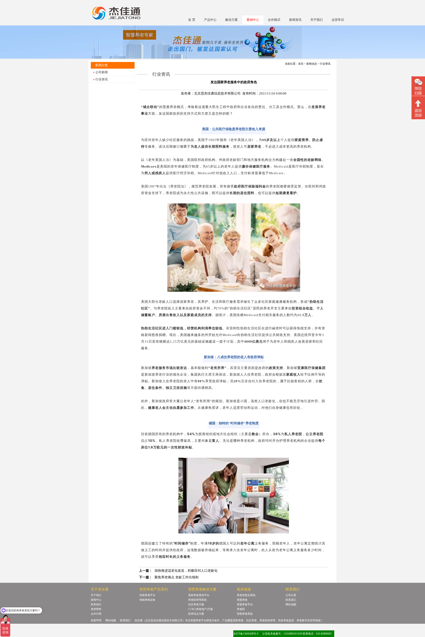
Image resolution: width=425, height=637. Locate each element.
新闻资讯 (295, 19)
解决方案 (231, 19)
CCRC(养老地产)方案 (200, 609)
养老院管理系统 (197, 599)
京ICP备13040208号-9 (245, 633)
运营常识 (338, 19)
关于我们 (316, 19)
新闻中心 (96, 599)
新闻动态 (311, 63)
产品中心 (210, 19)
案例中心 (253, 19)
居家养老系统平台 (198, 595)
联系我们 (96, 604)
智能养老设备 (147, 599)
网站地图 (291, 604)
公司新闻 (101, 72)
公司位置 (291, 595)
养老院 (241, 609)
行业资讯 (101, 79)
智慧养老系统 (245, 613)
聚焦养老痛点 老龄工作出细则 (177, 577)
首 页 (191, 19)
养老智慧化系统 (246, 595)
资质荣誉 (96, 609)
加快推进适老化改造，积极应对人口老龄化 (186, 570)
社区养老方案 (196, 604)
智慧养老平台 (147, 595)
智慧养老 (242, 599)
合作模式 (274, 19)
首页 (300, 63)
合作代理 (96, 613)
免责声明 (96, 620)
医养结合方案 (196, 613)
